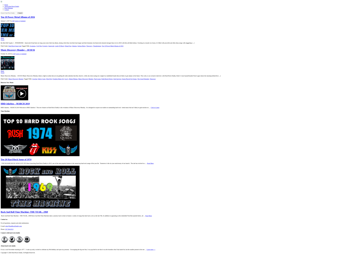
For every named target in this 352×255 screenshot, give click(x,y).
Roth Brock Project (107, 79)
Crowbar (34, 79)
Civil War (39, 46)
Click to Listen (155, 107)
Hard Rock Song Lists (14, 46)
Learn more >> (151, 249)
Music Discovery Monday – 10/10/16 (18, 50)
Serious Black (81, 46)
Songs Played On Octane (129, 79)
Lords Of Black (59, 46)
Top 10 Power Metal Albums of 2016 (18, 17)
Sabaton (74, 46)
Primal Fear (68, 46)
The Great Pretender (143, 79)
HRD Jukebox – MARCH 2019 (15, 103)
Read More (150, 163)
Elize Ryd (49, 79)
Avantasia (32, 46)
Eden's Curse (41, 79)
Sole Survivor (117, 79)
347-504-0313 (9, 229)
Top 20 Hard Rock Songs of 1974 (16, 159)
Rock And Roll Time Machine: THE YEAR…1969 (24, 212)
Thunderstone (97, 46)
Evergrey (45, 46)
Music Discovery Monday (16, 79)
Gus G (66, 79)
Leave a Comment (20, 21)
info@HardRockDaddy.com (13, 226)
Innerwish (51, 46)
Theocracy (89, 46)
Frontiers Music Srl (58, 79)
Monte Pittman (73, 79)
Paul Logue (97, 79)
